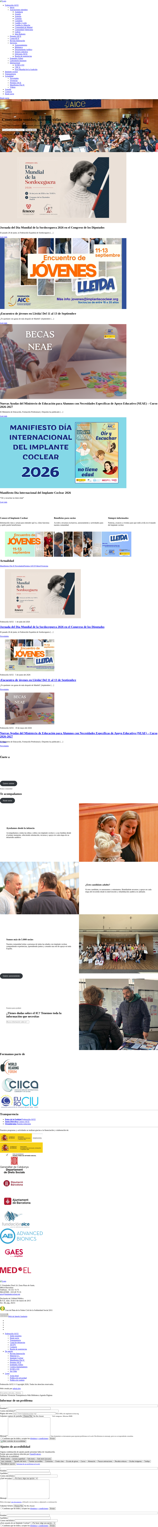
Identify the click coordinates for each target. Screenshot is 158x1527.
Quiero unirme (8, 783)
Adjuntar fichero (6, 1506)
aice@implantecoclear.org (10, 1294)
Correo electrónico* (8, 1411)
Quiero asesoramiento (11, 976)
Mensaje (3, 1498)
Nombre (3, 1471)
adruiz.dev (17, 1388)
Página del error (39, 1413)
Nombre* (4, 1408)
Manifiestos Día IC (7, 566)
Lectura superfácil (18, 1459)
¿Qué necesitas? (6, 1478)
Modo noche (5, 1459)
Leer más (3, 237)
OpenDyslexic (35, 1454)
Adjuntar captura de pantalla (36, 1416)
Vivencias (44, 566)
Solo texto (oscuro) (44, 1459)
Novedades (19, 566)
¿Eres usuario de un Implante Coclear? (15, 1523)
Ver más (3, 742)
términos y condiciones (39, 1438)
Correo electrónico (7, 1476)
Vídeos (37, 566)
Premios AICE (29, 566)
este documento (16, 1502)
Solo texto (31, 1459)
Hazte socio (4, 98)
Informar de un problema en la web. (28, 1464)
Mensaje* (66, 1436)
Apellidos (4, 1473)
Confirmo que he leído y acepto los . (25, 1438)
